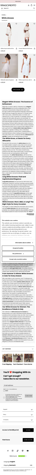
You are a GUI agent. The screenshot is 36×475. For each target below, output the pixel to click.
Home (3, 15)
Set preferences (17, 253)
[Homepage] (9, 5)
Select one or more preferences (10, 389)
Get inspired (7, 349)
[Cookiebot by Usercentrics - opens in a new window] (26, 214)
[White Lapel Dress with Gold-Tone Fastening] (27, 66)
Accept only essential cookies (18, 259)
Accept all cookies (18, 248)
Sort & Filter (16, 89)
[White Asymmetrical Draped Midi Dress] (9, 34)
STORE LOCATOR (28, 440)
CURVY (6, 390)
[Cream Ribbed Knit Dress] (27, 34)
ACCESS (28, 430)
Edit (31, 465)
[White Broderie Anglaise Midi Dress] (9, 66)
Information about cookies (23, 242)
